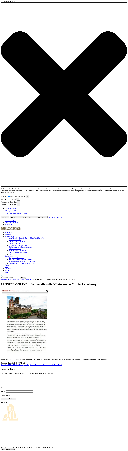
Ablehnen (13, 217)
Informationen (9, 236)
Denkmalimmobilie (15, 240)
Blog (6, 272)
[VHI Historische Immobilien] (11, 229)
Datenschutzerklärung (12, 222)
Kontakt (7, 270)
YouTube (4, 442)
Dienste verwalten (10, 210)
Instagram (4, 440)
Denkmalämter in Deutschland (18, 245)
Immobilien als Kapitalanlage (18, 250)
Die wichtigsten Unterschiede (18, 252)
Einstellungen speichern (40, 217)
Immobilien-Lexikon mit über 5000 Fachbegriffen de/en (26, 238)
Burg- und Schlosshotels (16, 258)
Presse (7, 265)
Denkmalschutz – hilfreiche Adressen (20, 247)
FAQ (10, 254)
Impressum (8, 224)
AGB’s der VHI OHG (8, 428)
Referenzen (8, 234)
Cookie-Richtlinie (10, 221)
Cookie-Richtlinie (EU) (8, 430)
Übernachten (9, 256)
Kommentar (5, 388)
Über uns (8, 268)
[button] (64, 94)
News (6, 267)
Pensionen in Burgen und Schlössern (20, 259)
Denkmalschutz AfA (15, 243)
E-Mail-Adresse (6, 395)
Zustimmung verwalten (8, 449)
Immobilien (8, 232)
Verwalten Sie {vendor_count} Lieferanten (18, 212)
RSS (2, 437)
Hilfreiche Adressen (15, 249)
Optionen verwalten (11, 208)
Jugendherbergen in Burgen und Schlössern (22, 261)
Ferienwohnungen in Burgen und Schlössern (23, 263)
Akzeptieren (5, 217)
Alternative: (4, 402)
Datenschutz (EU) (6, 433)
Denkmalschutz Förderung (17, 241)
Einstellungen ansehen (24, 217)
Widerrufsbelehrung (7, 435)
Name (3, 391)
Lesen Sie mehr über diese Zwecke (16, 214)
